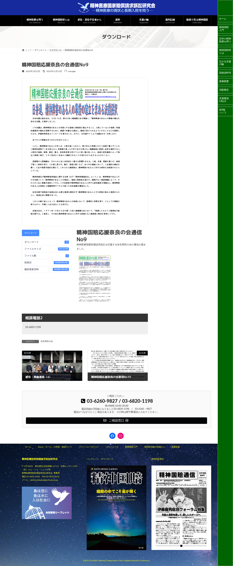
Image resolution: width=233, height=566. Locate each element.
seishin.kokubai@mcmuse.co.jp (44, 480)
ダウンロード (30, 233)
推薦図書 (224, 81)
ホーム (222, 19)
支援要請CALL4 (224, 100)
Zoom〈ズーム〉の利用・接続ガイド (55, 447)
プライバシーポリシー (89, 447)
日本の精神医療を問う (225, 40)
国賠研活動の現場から (154, 447)
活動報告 (224, 90)
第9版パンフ (222, 111)
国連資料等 (225, 73)
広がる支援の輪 (225, 63)
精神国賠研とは (225, 51)
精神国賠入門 (224, 28)
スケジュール (112, 447)
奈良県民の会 (47, 341)
